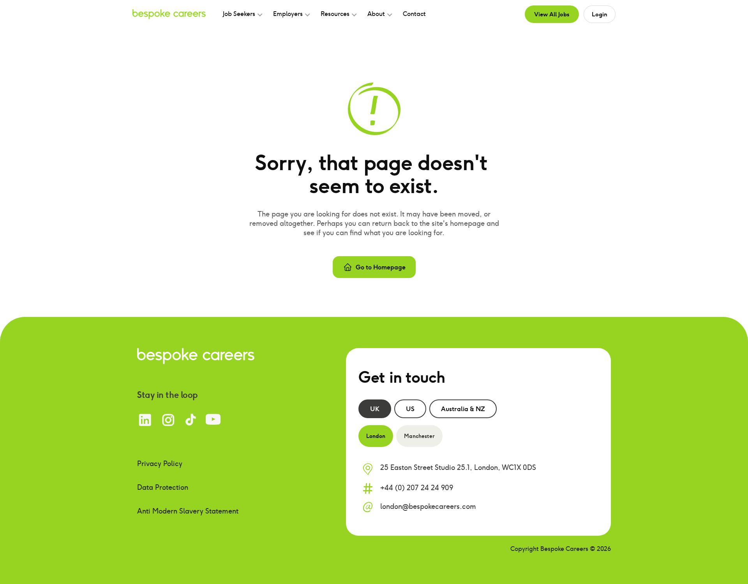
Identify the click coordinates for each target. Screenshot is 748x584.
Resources (335, 14)
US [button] (410, 409)
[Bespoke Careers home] (195, 355)
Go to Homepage (381, 267)
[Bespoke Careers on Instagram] (168, 420)
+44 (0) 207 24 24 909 (416, 487)
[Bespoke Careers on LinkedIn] (145, 420)
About (376, 14)
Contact (414, 14)
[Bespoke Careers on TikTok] (191, 420)
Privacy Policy (159, 463)
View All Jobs (552, 14)
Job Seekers (239, 14)
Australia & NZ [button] (463, 409)
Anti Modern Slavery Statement (187, 511)
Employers (288, 14)
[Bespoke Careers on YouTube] (213, 420)
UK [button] (374, 409)
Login (599, 14)
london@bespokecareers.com (428, 506)
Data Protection (162, 487)
